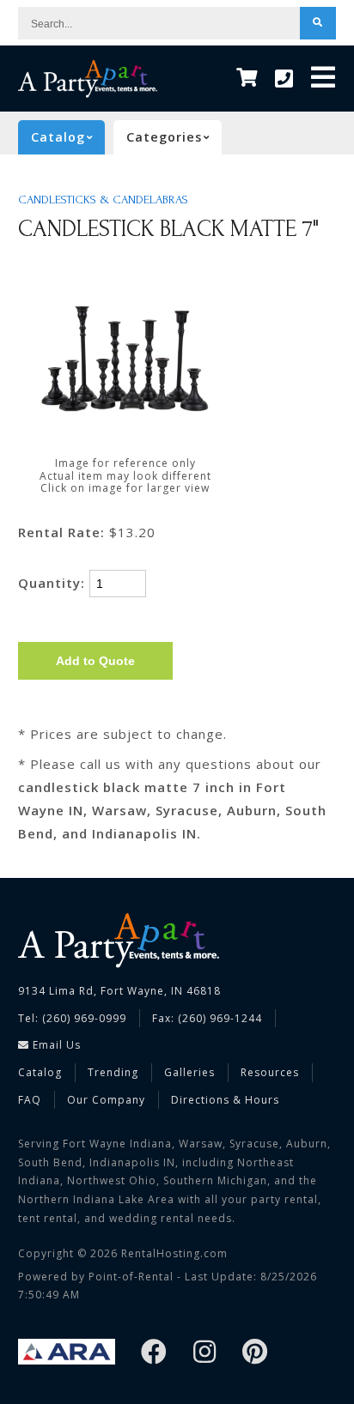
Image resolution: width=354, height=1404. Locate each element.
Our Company (106, 1099)
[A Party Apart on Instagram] (205, 1353)
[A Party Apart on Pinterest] (255, 1353)
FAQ (29, 1099)
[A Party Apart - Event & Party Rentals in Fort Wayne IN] (87, 78)
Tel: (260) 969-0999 (72, 1018)
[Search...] (318, 23)
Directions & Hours (225, 1099)
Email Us (55, 1045)
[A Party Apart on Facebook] (154, 1353)
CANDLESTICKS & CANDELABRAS (103, 200)
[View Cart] (247, 78)
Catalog (40, 1072)
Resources (270, 1072)
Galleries (189, 1072)
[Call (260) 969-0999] (284, 79)
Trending (113, 1072)
